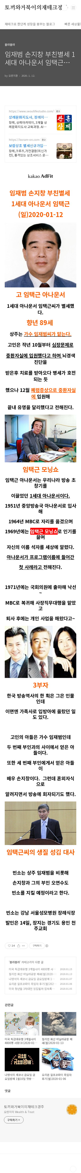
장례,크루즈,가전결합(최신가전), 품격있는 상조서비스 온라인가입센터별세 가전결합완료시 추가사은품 (28, 152)
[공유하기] (18, 946)
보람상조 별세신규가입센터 (28, 145)
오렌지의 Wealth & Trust (19, 1112)
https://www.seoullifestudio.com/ (31, 111)
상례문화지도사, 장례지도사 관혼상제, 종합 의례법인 (28, 117)
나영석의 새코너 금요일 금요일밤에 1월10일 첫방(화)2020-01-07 (32, 981)
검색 (64, 8)
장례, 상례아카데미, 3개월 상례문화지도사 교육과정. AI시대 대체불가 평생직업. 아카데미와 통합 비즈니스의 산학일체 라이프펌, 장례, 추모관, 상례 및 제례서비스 (28, 124)
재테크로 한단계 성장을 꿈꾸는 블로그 (30, 24)
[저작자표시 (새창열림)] (46, 945)
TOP (73, 1169)
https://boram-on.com (24, 139)
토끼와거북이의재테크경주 (36, 8)
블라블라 (15, 962)
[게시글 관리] (23, 946)
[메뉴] (73, 8)
